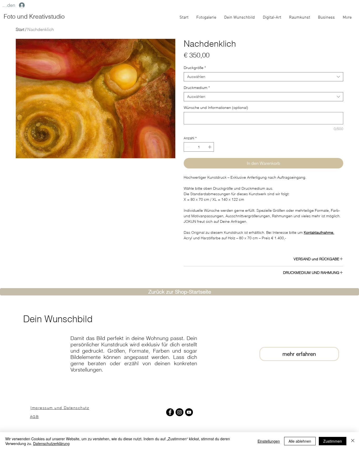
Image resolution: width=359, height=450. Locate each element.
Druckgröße (195, 68)
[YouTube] (189, 412)
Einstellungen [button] (269, 441)
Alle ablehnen (300, 441)
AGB (34, 416)
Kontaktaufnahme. (319, 232)
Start (20, 29)
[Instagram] (179, 412)
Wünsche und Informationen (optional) (216, 107)
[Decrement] (187, 146)
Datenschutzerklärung (51, 443)
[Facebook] (170, 412)
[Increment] (210, 146)
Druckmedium (197, 88)
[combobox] (263, 76)
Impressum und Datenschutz (59, 407)
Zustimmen (332, 441)
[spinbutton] (199, 146)
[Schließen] (353, 441)
